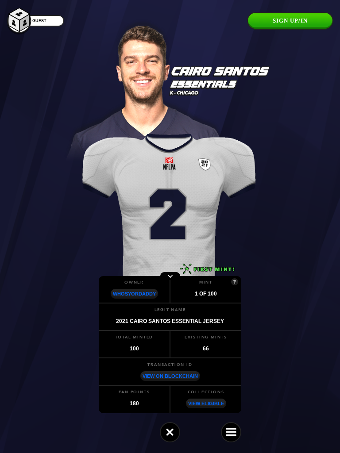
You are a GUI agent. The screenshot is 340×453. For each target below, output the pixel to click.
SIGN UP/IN (290, 20)
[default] (170, 432)
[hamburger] (231, 432)
